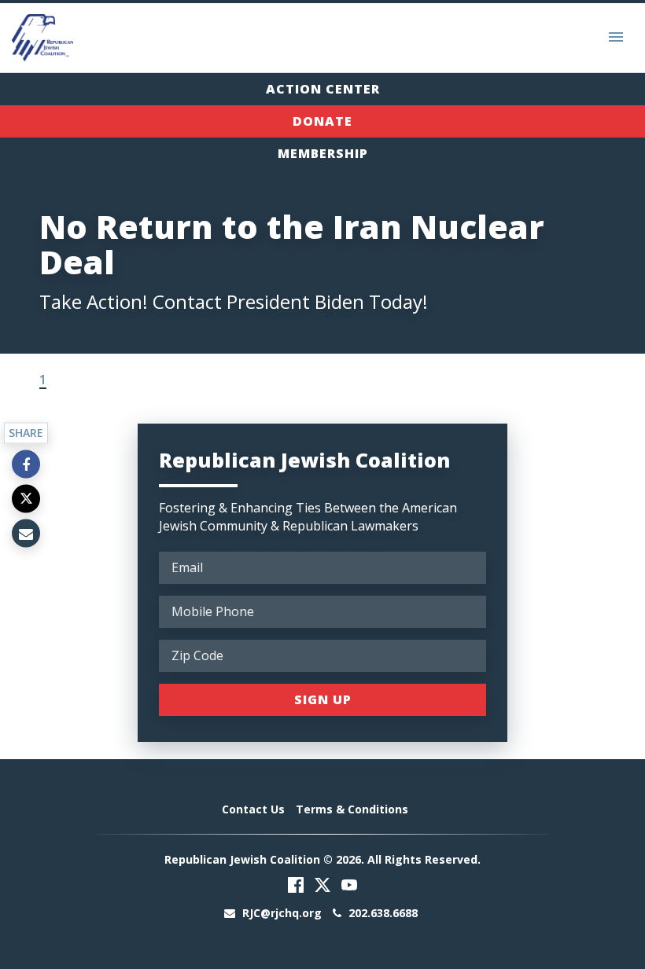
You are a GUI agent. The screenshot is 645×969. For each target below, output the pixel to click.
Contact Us (253, 809)
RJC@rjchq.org (282, 912)
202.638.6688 (381, 912)
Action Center (323, 88)
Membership (323, 153)
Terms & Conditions (352, 809)
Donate (322, 121)
